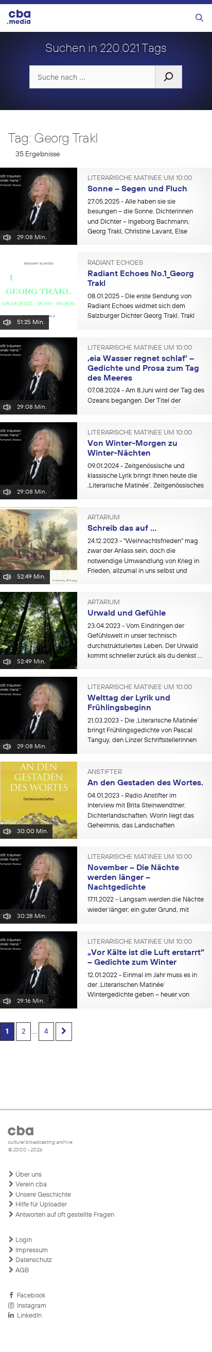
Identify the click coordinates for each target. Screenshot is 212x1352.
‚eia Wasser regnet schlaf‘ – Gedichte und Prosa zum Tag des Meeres (143, 368)
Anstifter (104, 772)
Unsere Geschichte (42, 1195)
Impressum (31, 1250)
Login (23, 1240)
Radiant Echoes (115, 263)
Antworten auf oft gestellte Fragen (64, 1215)
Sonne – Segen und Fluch (137, 189)
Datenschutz (33, 1260)
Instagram (30, 1306)
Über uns (28, 1174)
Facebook (29, 1295)
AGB (21, 1270)
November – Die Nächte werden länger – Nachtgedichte (133, 877)
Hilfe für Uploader (40, 1204)
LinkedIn (28, 1315)
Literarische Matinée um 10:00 (139, 178)
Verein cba (30, 1184)
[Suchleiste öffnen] (199, 18)
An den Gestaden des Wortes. (145, 783)
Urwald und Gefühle (126, 613)
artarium (103, 518)
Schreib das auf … (121, 529)
